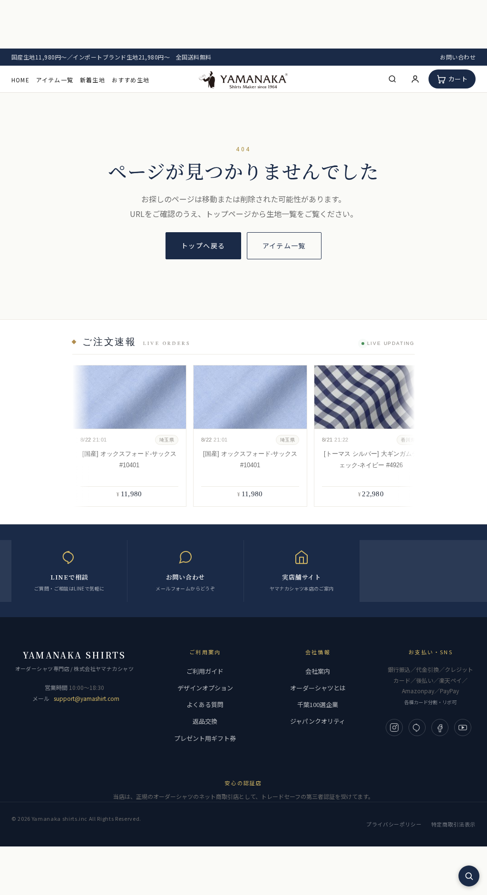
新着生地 (92, 80)
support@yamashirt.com (86, 698)
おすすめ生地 (130, 80)
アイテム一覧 (54, 80)
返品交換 (205, 721)
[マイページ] (415, 79)
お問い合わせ (458, 57)
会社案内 (317, 671)
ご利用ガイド (205, 671)
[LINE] (417, 727)
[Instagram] (394, 727)
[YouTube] (462, 727)
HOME (20, 80)
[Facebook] (439, 727)
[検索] (392, 79)
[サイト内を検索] (468, 875)
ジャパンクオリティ (317, 721)
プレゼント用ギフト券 (205, 738)
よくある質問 (205, 704)
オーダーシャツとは (318, 687)
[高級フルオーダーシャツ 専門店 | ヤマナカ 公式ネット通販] (243, 79)
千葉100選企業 (317, 704)
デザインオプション (205, 687)
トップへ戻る (203, 245)
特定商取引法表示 (453, 824)
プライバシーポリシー (394, 824)
